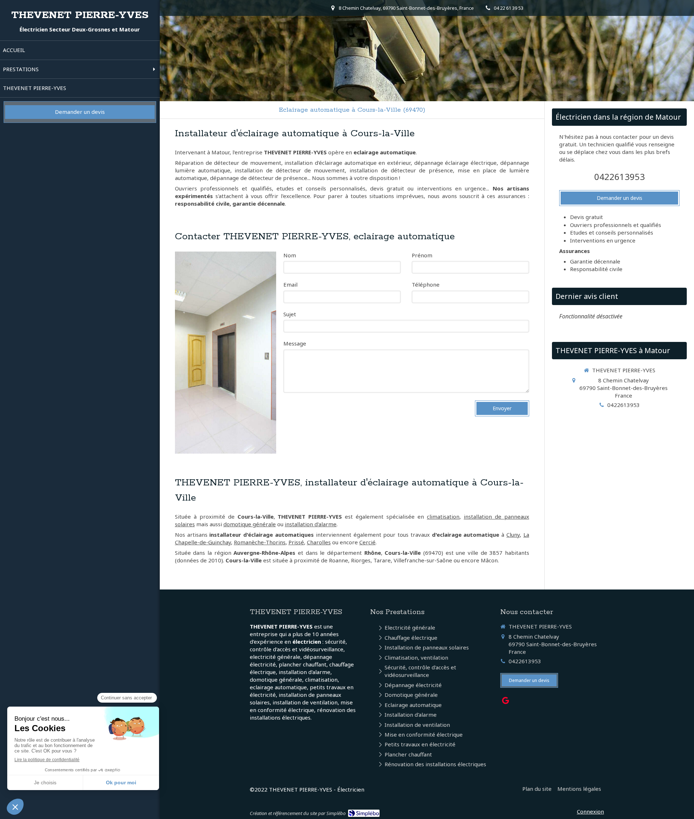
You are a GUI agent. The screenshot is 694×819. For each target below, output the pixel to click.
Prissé (296, 542)
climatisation (443, 516)
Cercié (367, 542)
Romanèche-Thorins (260, 542)
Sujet (289, 314)
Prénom (422, 255)
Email (290, 284)
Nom (289, 255)
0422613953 (619, 177)
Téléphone (426, 284)
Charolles (319, 542)
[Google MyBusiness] (505, 702)
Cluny (513, 534)
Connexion (590, 811)
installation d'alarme (311, 524)
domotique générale (249, 524)
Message (294, 343)
